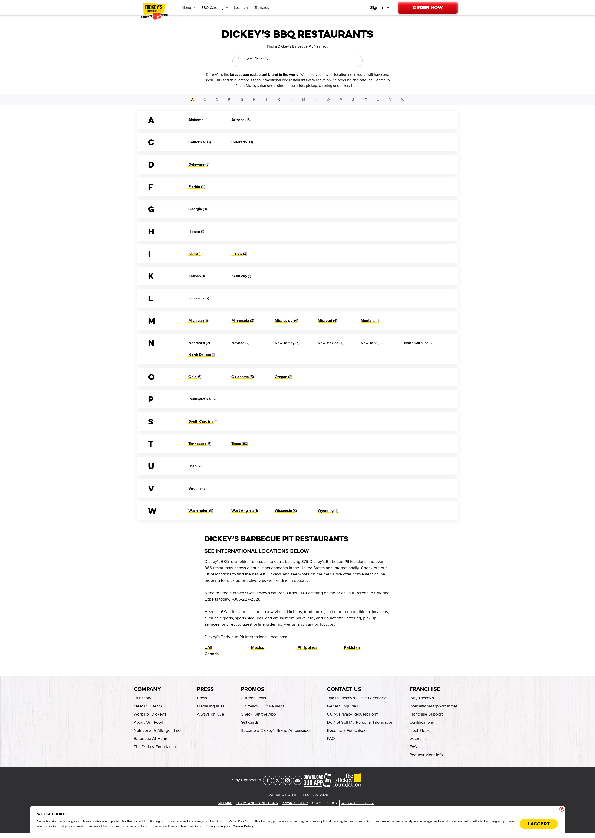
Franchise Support (426, 714)
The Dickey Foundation (155, 746)
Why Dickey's (422, 697)
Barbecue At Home (151, 738)
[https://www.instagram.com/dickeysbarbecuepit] (287, 783)
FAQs (414, 746)
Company (147, 689)
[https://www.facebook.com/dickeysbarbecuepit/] (267, 783)
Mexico (257, 648)
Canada (212, 654)
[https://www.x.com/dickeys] (277, 783)
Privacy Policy (215, 826)
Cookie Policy (243, 826)
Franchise (425, 689)
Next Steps (420, 730)
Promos (252, 689)
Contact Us (344, 689)
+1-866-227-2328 (314, 795)
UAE (208, 648)
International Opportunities (434, 706)
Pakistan (352, 648)
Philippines (307, 648)
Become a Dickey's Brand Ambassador (276, 730)
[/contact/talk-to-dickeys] (297, 783)
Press (205, 689)
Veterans (418, 738)
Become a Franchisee (347, 730)
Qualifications (422, 722)
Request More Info (426, 754)
